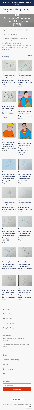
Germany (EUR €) (16, 399)
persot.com (21, 338)
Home (5, 355)
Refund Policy (8, 314)
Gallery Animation (13, 404)
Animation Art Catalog (11, 360)
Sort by (4, 54)
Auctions (6, 364)
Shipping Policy (8, 328)
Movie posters (8, 369)
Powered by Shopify (25, 404)
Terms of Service (9, 323)
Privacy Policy (8, 319)
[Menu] (31, 10)
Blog (4, 374)
